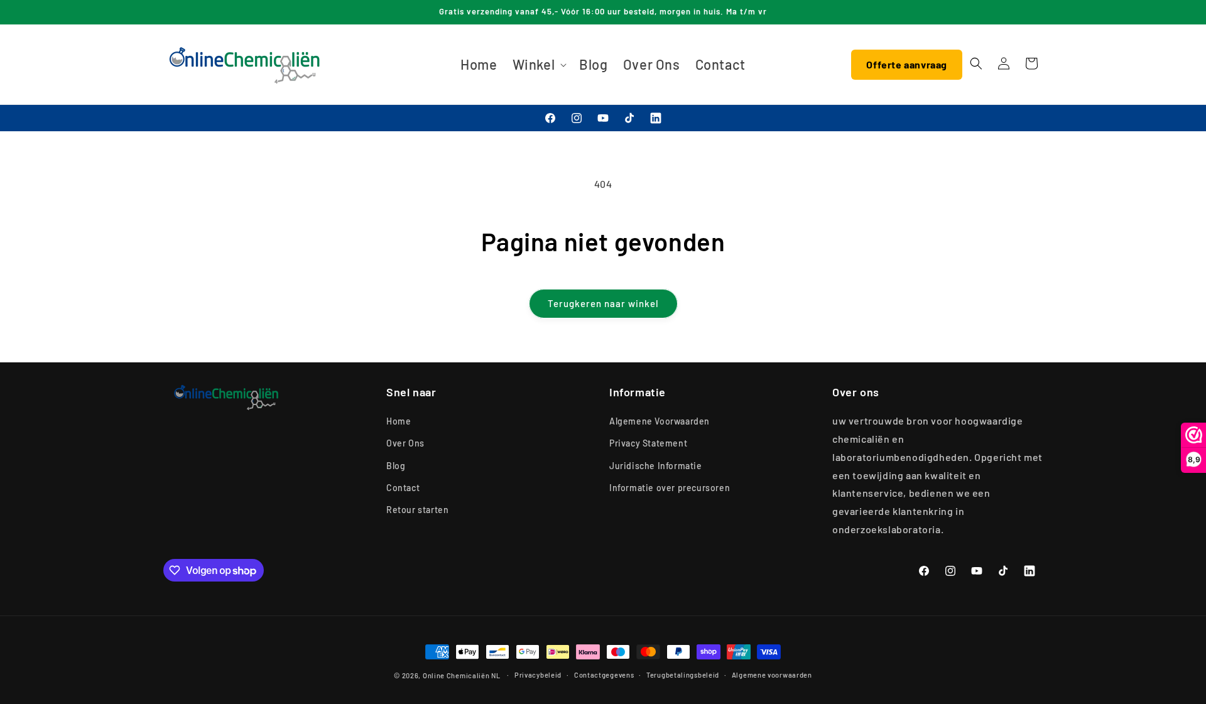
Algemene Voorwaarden (659, 421)
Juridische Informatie (655, 465)
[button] (538, 64)
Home (398, 421)
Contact (403, 487)
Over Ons (405, 443)
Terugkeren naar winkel (603, 303)
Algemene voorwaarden (772, 675)
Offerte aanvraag (906, 64)
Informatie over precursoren (669, 487)
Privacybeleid (538, 675)
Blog (395, 465)
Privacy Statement (648, 443)
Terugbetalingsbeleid (682, 675)
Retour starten (417, 509)
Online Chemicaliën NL (462, 675)
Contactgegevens (604, 675)
